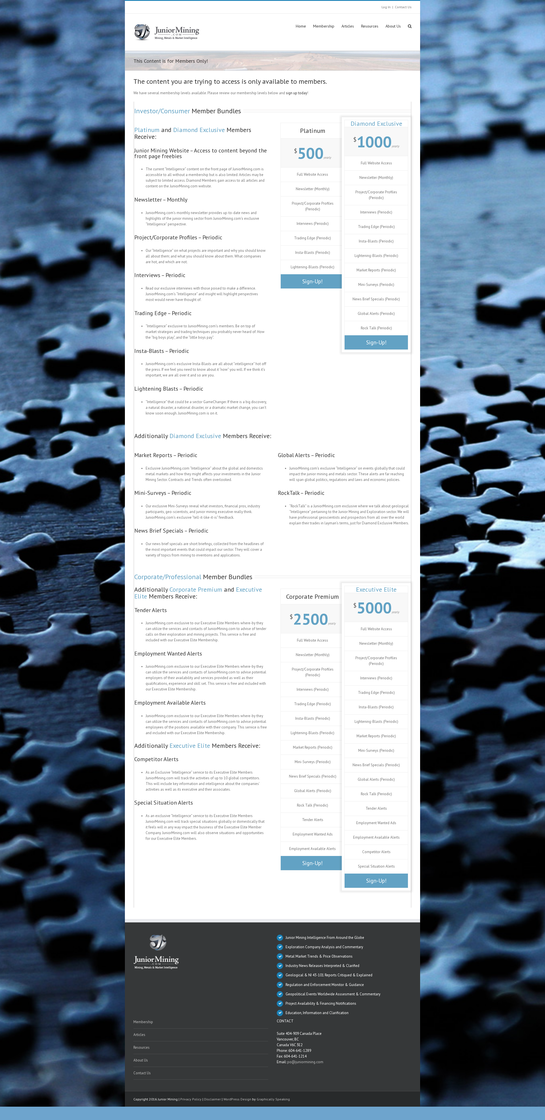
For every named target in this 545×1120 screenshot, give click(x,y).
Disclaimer (212, 1099)
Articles (139, 1034)
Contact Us (403, 7)
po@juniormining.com (305, 1062)
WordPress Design (237, 1099)
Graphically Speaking (273, 1099)
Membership (143, 1021)
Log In (386, 7)
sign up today (296, 93)
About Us (140, 1060)
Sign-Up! (312, 281)
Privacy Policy (191, 1099)
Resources (141, 1047)
